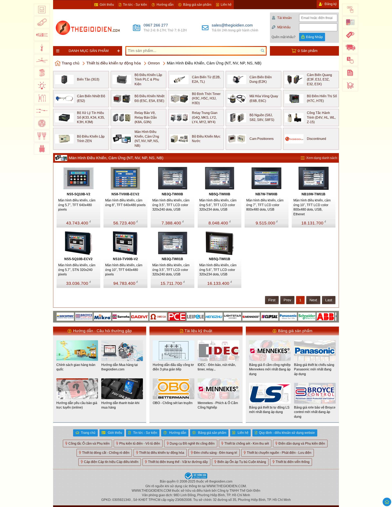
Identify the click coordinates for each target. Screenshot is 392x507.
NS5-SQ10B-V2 (78, 194)
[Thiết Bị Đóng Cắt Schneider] (296, 316)
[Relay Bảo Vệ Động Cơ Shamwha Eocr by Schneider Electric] (110, 316)
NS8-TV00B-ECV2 (125, 194)
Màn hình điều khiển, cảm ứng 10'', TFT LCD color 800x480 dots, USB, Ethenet (312, 207)
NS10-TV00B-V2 (125, 259)
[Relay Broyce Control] (73, 316)
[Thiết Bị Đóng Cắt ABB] (315, 316)
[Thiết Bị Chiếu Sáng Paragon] (333, 316)
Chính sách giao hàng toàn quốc (75, 367)
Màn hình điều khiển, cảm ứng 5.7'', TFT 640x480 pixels (76, 205)
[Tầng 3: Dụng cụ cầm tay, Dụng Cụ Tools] (42, 35)
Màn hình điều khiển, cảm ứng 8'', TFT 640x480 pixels (125, 203)
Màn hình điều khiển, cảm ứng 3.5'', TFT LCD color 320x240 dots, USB (170, 205)
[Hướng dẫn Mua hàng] (350, 9)
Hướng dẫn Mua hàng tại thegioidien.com (119, 367)
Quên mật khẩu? (283, 37)
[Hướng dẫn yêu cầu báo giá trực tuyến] (350, 73)
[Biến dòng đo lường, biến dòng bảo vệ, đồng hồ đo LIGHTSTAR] (222, 316)
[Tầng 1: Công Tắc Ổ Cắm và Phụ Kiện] (42, 9)
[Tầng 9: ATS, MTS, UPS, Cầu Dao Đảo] (42, 111)
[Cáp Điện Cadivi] (129, 316)
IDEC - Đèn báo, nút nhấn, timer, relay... (217, 367)
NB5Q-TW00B (219, 194)
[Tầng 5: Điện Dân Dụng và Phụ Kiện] (42, 60)
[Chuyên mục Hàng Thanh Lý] (350, 35)
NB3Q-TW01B (172, 259)
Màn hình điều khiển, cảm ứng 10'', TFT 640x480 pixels (123, 269)
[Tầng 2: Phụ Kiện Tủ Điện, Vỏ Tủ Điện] (42, 22)
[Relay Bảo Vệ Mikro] (92, 316)
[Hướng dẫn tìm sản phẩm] (350, 85)
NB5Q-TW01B (219, 259)
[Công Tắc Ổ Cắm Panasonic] (278, 316)
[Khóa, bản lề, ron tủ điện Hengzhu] (203, 316)
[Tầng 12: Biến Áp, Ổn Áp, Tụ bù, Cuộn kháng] (42, 149)
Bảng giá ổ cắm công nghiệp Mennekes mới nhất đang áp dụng (270, 369)
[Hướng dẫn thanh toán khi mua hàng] (350, 60)
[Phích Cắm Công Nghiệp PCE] (166, 316)
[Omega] (148, 316)
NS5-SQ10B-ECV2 (78, 259)
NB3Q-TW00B (172, 194)
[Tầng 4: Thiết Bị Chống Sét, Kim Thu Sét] (42, 47)
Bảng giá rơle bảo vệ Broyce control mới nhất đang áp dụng (314, 412)
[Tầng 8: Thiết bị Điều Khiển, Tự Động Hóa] (42, 98)
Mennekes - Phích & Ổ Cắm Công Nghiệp (218, 405)
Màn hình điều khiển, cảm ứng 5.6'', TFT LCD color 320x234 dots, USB (217, 205)
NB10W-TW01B (313, 194)
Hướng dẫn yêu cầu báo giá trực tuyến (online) (76, 405)
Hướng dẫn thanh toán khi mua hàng (120, 405)
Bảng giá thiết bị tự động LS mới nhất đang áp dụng (269, 410)
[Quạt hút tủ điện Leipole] (185, 316)
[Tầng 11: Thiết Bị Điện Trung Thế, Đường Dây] (42, 136)
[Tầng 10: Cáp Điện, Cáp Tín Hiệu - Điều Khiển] (42, 123)
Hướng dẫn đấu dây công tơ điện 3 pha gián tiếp (173, 367)
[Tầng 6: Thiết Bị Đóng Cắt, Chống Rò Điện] (42, 73)
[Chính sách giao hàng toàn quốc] (350, 47)
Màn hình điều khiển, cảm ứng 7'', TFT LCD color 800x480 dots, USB (264, 205)
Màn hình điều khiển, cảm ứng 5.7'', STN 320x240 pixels (76, 269)
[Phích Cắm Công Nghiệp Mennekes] (240, 316)
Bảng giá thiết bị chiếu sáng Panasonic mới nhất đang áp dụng (314, 369)
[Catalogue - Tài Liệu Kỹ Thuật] (350, 22)
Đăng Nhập (314, 37)
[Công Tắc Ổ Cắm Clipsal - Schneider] (259, 316)
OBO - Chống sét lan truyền (173, 403)
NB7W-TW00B (266, 194)
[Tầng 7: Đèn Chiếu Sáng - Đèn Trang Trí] (42, 85)
